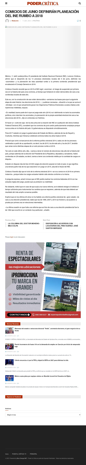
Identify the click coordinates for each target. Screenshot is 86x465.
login (11, 237)
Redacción (15, 21)
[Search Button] (80, 3)
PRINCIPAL (33, 454)
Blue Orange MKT (22, 458)
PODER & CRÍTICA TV (19, 454)
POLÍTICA (36, 21)
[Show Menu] (6, 3)
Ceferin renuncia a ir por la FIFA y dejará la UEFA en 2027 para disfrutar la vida (41, 360)
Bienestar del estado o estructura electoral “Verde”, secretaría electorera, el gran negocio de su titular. (47, 329)
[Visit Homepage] (43, 3)
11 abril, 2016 (26, 21)
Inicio (6, 454)
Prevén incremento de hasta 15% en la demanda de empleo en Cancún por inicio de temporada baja (47, 345)
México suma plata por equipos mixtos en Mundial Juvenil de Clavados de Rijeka (43, 376)
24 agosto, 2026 (11, 336)
